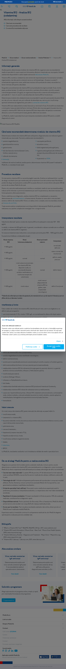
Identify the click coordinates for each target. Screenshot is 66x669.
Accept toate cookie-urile (54, 346)
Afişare (58, 341)
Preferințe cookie (31, 347)
